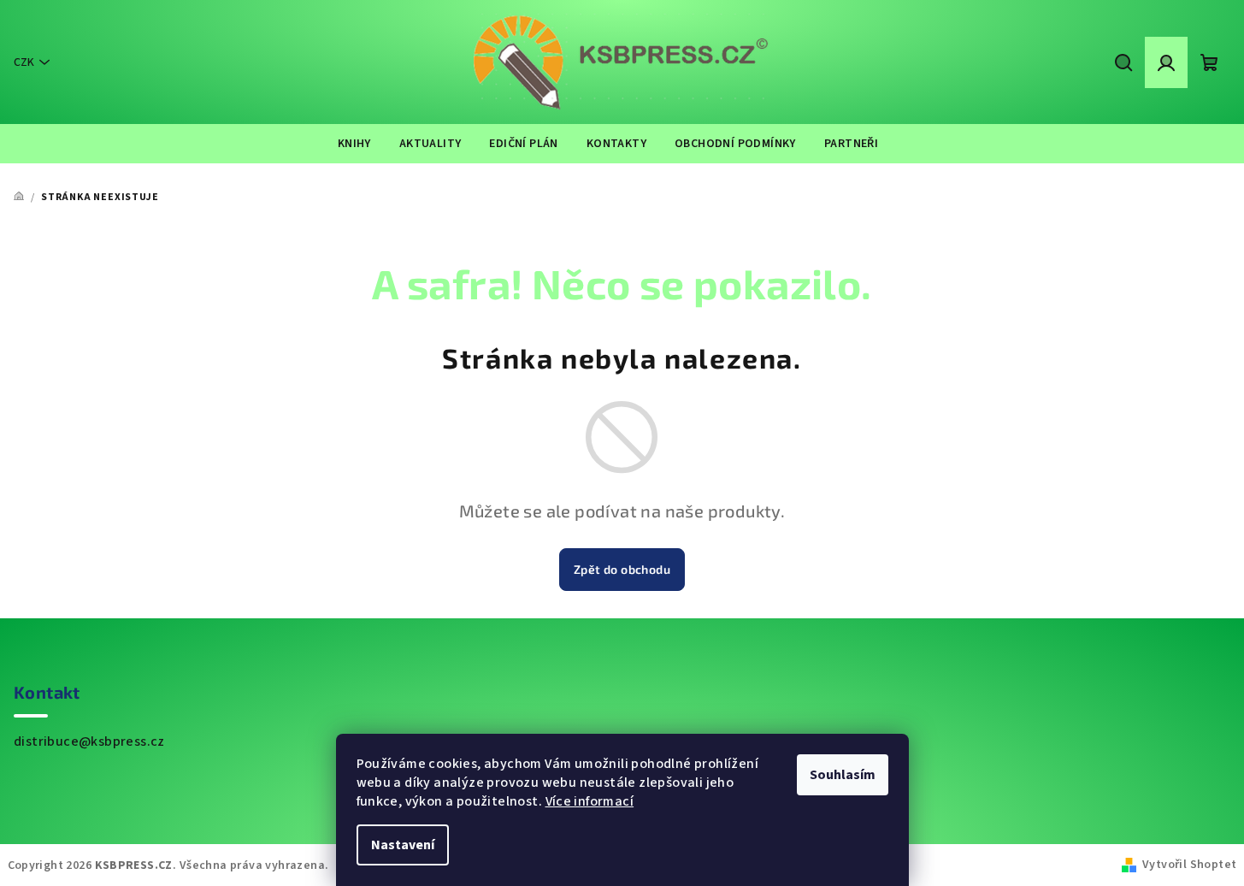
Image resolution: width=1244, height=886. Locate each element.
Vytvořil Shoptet (1189, 864)
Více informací (589, 801)
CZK (24, 62)
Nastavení (402, 845)
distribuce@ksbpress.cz (89, 741)
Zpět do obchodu (622, 569)
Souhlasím (843, 774)
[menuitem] (354, 143)
